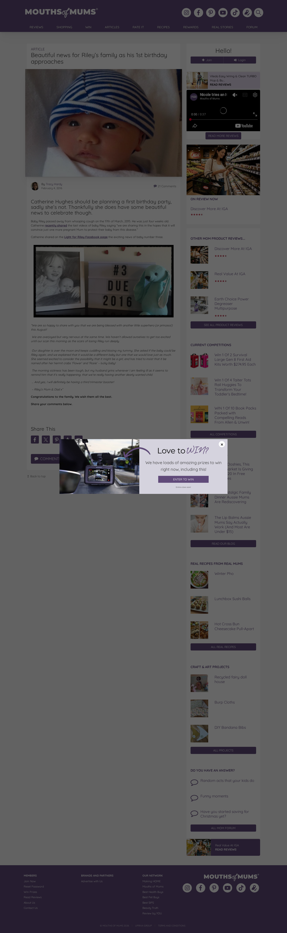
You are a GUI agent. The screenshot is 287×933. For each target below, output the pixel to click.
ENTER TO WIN (183, 479)
